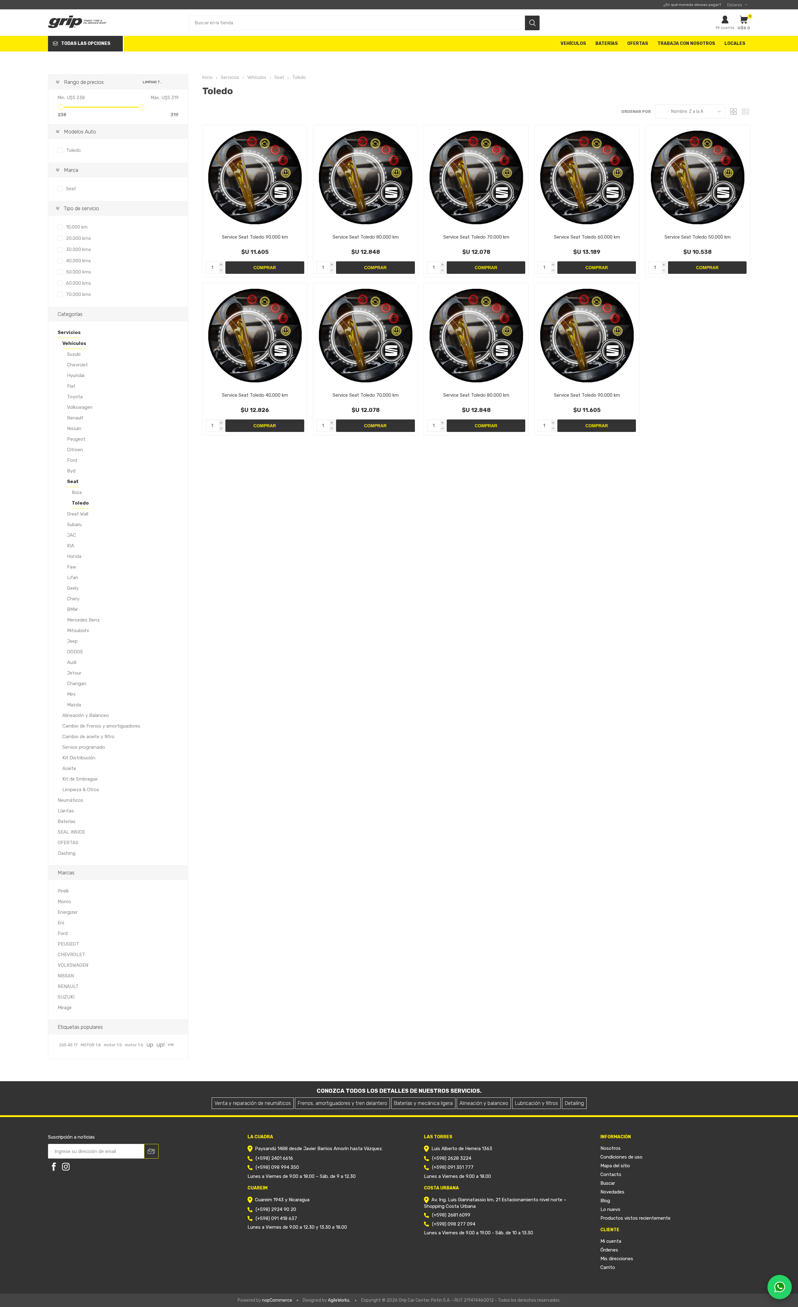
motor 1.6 (134, 1044)
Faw (71, 567)
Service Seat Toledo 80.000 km (366, 237)
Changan (76, 683)
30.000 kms (78, 249)
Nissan (74, 428)
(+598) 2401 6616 (274, 1158)
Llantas (66, 811)
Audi (71, 662)
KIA (70, 546)
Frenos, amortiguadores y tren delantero (342, 1103)
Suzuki (73, 354)
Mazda (74, 705)
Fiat (71, 386)
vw (171, 1044)
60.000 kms (78, 283)
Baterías (66, 821)
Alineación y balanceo (483, 1103)
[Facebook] (54, 1167)
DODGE (75, 652)
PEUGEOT (68, 944)
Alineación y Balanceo (85, 715)
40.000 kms (78, 261)
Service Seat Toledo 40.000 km (255, 395)
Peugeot (76, 439)
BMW (72, 609)
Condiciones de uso (621, 1157)
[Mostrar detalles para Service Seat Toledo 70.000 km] (476, 177)
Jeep (72, 641)
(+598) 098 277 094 (453, 1224)
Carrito (607, 1267)
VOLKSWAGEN (73, 965)
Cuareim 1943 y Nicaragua (282, 1200)
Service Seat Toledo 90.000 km (255, 237)
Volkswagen (80, 407)
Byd (71, 471)
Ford (72, 460)
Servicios (69, 332)
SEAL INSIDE (71, 832)
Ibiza (77, 492)
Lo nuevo (610, 1209)
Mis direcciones (616, 1258)
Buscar (607, 1183)
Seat (71, 188)
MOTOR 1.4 (91, 1044)
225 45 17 (68, 1044)
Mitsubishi (78, 630)
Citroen (75, 450)
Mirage (65, 1007)
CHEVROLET (71, 954)
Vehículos (74, 343)
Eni (61, 923)
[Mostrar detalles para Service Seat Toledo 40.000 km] (255, 335)
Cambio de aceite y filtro (88, 736)
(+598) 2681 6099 (451, 1215)
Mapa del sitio (615, 1166)
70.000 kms (78, 294)
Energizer (68, 912)
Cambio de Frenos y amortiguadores (101, 726)
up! (160, 1044)
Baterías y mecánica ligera (423, 1103)
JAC (71, 535)
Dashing (66, 853)
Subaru (74, 524)
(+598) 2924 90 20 (276, 1209)
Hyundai (75, 375)
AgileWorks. (339, 1300)
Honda (74, 556)
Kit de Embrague (80, 779)
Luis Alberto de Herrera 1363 (461, 1148)
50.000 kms (78, 272)
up (150, 1044)
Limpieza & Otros (80, 789)
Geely (73, 588)
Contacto (610, 1174)
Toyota (75, 396)
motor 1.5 (113, 1044)
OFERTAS (68, 842)
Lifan (72, 577)
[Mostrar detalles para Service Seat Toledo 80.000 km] (365, 177)
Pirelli (63, 891)
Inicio (207, 77)
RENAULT (68, 986)
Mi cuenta (725, 27)
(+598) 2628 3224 (451, 1158)
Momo (64, 901)
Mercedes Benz (83, 620)
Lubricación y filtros (536, 1103)
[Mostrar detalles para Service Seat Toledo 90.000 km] (255, 177)
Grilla (733, 111)
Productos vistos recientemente (635, 1218)
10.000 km (77, 227)
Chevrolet (77, 365)
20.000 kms (78, 238)
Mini (71, 694)
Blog (605, 1200)
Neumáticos (70, 800)
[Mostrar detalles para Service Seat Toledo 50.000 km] (697, 177)
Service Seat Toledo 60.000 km (587, 237)
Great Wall (77, 514)
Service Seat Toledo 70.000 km (476, 237)
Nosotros (610, 1148)
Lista (745, 111)
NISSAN (66, 976)
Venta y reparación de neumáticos (252, 1103)
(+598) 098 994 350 (277, 1167)
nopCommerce (277, 1300)
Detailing (574, 1103)
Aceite (69, 768)
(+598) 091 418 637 (276, 1218)
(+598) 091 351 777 (453, 1167)
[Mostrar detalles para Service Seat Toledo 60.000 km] (587, 177)
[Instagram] (66, 1167)
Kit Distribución (78, 758)
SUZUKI (66, 997)
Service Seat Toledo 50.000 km (698, 237)
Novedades (612, 1192)
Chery (73, 599)
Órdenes (609, 1250)
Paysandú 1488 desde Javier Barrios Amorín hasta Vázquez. (319, 1148)
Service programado (83, 747)
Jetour (74, 673)
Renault (75, 418)
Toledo (73, 150)
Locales (734, 43)
